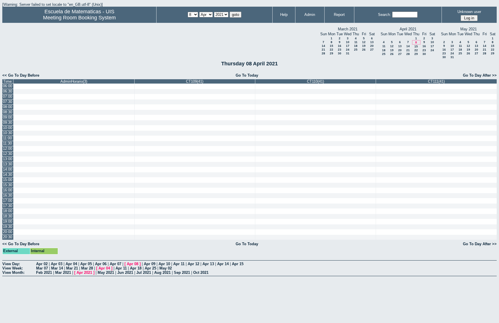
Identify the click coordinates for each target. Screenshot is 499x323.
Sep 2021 (182, 272)
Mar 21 (72, 268)
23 (339, 49)
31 (347, 53)
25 (356, 49)
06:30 (7, 91)
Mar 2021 (63, 272)
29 (331, 53)
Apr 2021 (84, 272)
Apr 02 (42, 264)
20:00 (7, 232)
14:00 (7, 169)
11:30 (7, 143)
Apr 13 (208, 264)
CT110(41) (315, 81)
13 (372, 42)
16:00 (7, 190)
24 (347, 49)
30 (339, 53)
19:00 (7, 221)
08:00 (7, 107)
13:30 (7, 164)
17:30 (7, 206)
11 (356, 42)
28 (323, 53)
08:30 (7, 112)
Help (284, 14)
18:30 (7, 216)
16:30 (7, 195)
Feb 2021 (44, 272)
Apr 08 (132, 264)
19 (364, 45)
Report (339, 14)
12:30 (7, 154)
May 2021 (106, 272)
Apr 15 (237, 264)
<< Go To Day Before (20, 75)
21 (323, 49)
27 (372, 49)
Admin (309, 14)
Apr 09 (149, 264)
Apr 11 (179, 264)
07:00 (7, 96)
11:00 (7, 138)
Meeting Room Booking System (79, 18)
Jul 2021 (143, 272)
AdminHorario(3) (73, 81)
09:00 (7, 117)
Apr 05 (86, 264)
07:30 (7, 101)
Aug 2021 (162, 272)
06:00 (7, 86)
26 (364, 49)
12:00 (7, 148)
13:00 (7, 159)
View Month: (13, 272)
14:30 (7, 174)
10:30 (7, 133)
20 (372, 45)
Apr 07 (115, 264)
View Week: (12, 268)
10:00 (7, 127)
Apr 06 (101, 264)
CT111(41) (436, 81)
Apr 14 (223, 264)
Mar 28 (87, 268)
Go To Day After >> (480, 75)
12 (364, 42)
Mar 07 (42, 268)
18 (356, 45)
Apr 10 (164, 264)
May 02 (165, 268)
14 (323, 45)
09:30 (7, 122)
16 (339, 45)
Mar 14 (57, 268)
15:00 (7, 180)
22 (331, 49)
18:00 (7, 211)
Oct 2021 (200, 272)
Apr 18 (135, 268)
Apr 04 (71, 264)
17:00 (7, 200)
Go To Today (247, 75)
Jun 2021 (125, 272)
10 (347, 42)
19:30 (7, 226)
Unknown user (469, 12)
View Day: (11, 264)
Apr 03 (56, 264)
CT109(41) (194, 81)
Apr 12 (193, 264)
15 (331, 45)
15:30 (7, 185)
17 (347, 45)
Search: (384, 14)
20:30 (7, 237)
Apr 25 (150, 268)
